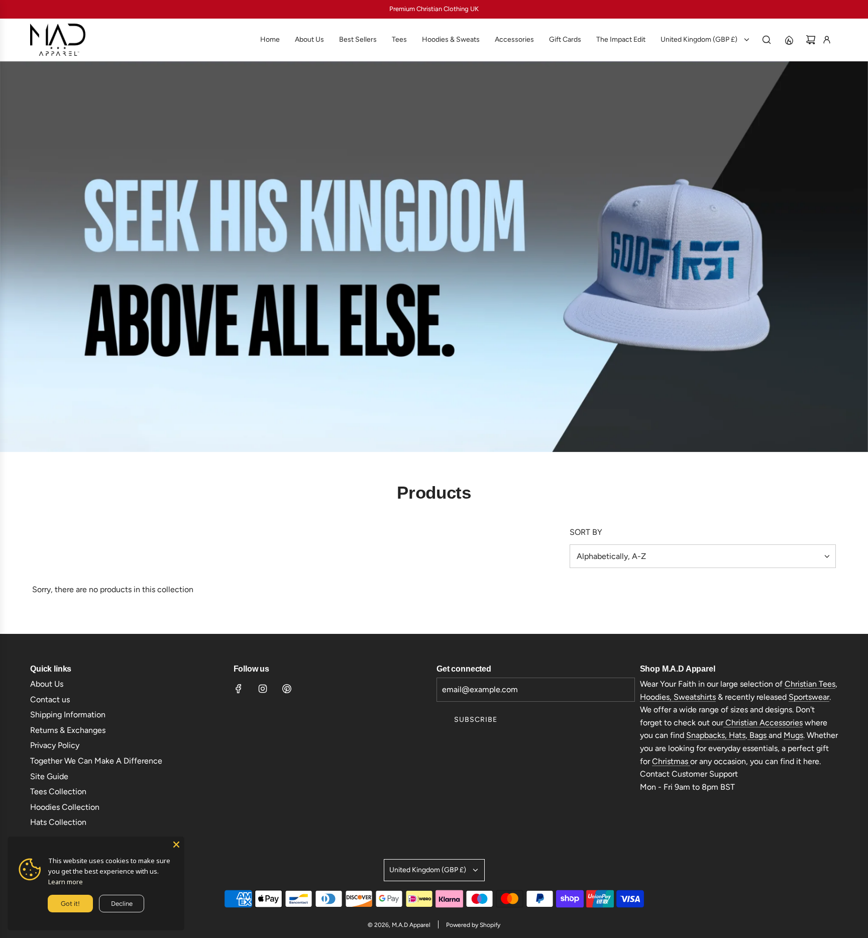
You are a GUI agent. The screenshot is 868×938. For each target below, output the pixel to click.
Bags (758, 735)
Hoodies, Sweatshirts (678, 697)
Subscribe (475, 719)
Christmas (671, 761)
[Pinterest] (287, 689)
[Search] (766, 40)
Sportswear (809, 697)
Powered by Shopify (473, 924)
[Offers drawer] (789, 40)
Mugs (793, 735)
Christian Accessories (763, 722)
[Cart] (811, 40)
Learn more (65, 881)
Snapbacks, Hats (715, 735)
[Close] (176, 844)
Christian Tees (810, 684)
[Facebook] (239, 689)
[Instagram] (263, 689)
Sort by (586, 532)
